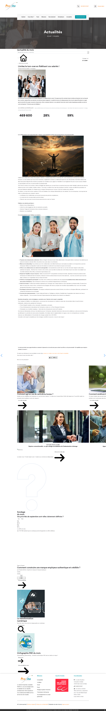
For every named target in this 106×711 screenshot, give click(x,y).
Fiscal (38, 687)
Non (22, 518)
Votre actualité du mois (23, 665)
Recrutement (52, 17)
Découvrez (20, 657)
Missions (44, 17)
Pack (37, 17)
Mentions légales (31, 704)
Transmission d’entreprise (43, 692)
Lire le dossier (21, 625)
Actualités (69, 17)
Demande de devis (80, 16)
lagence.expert (65, 704)
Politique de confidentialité (42, 704)
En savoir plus (75, 710)
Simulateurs (61, 17)
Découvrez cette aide (59, 451)
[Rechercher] (88, 52)
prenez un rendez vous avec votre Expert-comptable (55, 353)
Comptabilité (40, 679)
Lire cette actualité (22, 400)
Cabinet (23, 17)
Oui (18, 518)
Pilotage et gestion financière (43, 689)
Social (38, 684)
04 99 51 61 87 (85, 6)
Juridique (39, 682)
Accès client (101, 6)
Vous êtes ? (31, 17)
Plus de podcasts (22, 580)
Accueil (49, 36)
